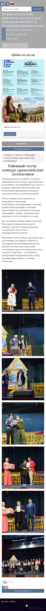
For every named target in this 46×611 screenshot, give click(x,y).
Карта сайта (12, 38)
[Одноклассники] (6, 587)
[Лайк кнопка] (5, 582)
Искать (39, 9)
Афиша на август (12, 127)
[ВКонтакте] (3, 587)
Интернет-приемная (16, 34)
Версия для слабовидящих (19, 30)
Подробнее (10, 134)
